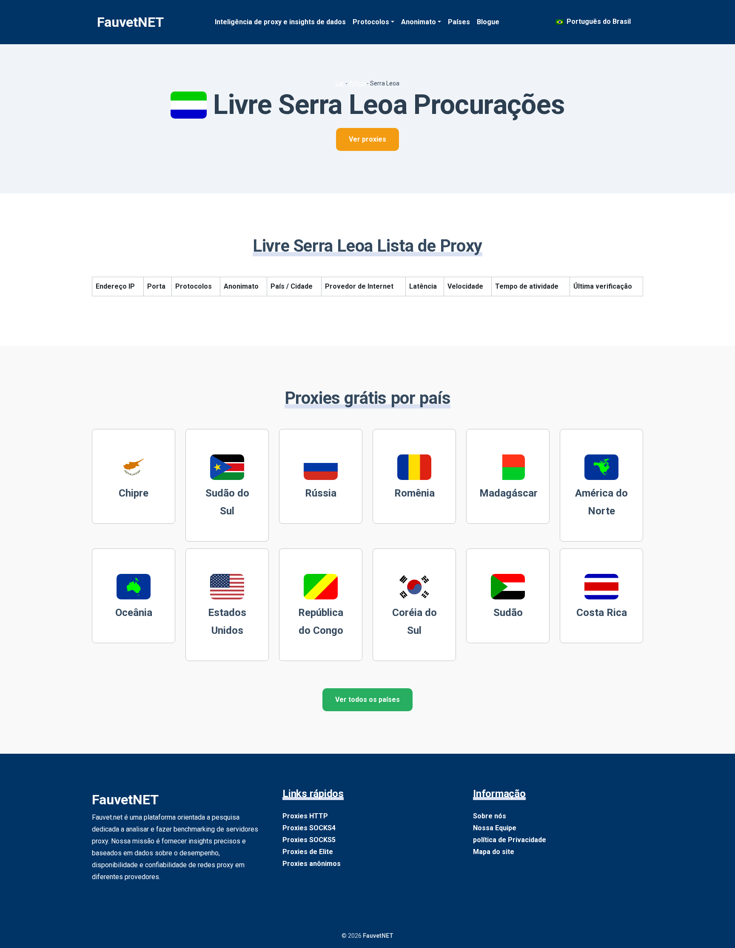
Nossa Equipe (494, 828)
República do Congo (320, 621)
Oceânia (133, 613)
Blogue (488, 22)
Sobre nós (489, 816)
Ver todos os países (367, 699)
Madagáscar (508, 493)
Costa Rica (601, 613)
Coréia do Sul (414, 621)
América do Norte (601, 502)
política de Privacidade (509, 840)
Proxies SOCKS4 (309, 828)
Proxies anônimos (311, 864)
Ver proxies (367, 139)
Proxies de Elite (307, 852)
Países (459, 22)
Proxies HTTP (305, 816)
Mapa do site (493, 852)
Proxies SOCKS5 (309, 840)
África (357, 83)
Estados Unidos (227, 621)
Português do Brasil (598, 21)
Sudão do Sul (227, 502)
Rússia (320, 493)
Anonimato (418, 22)
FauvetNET (130, 22)
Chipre (133, 493)
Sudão (508, 613)
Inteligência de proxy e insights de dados (280, 22)
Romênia (414, 493)
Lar (340, 83)
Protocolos (371, 22)
